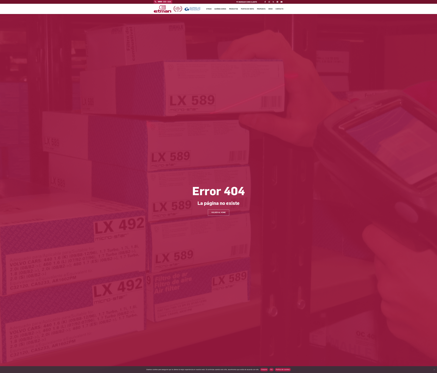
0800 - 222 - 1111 (164, 1)
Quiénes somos (220, 9)
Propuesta (261, 9)
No (271, 369)
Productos (233, 9)
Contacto (279, 9)
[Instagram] (269, 2)
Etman (208, 9)
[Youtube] (281, 2)
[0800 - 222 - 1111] (155, 1)
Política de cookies (283, 369)
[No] (434, 369)
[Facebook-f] (265, 2)
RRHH (270, 9)
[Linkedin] (277, 2)
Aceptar (264, 369)
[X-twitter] (273, 2)
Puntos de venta (247, 9)
